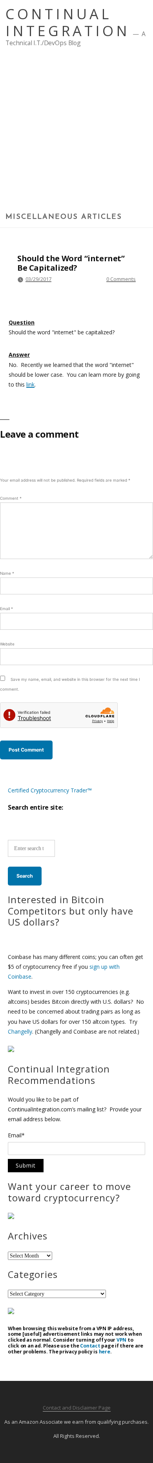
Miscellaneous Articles (63, 217)
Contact (90, 1345)
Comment (11, 498)
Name (7, 573)
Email (6, 608)
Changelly (20, 1031)
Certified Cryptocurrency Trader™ (50, 790)
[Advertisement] (76, 132)
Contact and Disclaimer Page (77, 1407)
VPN (121, 1339)
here (104, 1351)
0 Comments (121, 278)
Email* (16, 1136)
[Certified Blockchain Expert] (11, 1050)
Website (7, 644)
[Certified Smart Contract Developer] (11, 1217)
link (30, 384)
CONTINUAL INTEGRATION (67, 22)
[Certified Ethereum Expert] (11, 1312)
